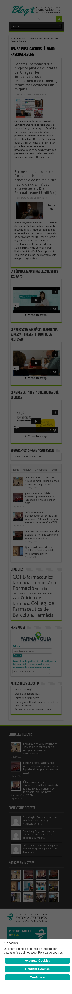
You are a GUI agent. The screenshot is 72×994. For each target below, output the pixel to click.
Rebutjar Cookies (37, 969)
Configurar (37, 977)
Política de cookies (50, 952)
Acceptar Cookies (37, 960)
